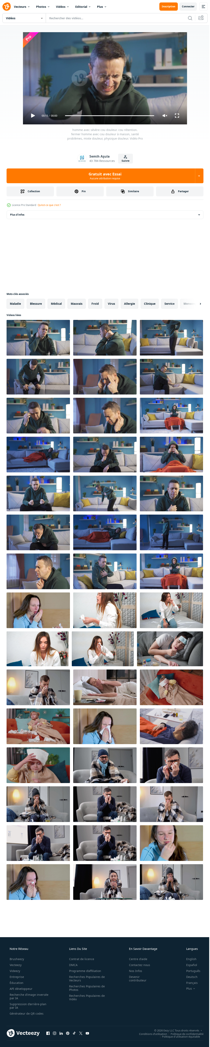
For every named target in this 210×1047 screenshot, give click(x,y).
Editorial (81, 7)
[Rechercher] (187, 18)
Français (189, 983)
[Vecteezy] (6, 6)
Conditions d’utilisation (150, 1034)
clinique (149, 304)
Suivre (124, 161)
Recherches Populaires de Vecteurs (85, 978)
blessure (36, 304)
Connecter (185, 6)
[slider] (108, 115)
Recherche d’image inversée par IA (22, 996)
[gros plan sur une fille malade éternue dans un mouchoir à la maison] (105, 610)
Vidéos (60, 7)
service (169, 304)
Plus (100, 7)
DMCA (72, 965)
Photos (41, 7)
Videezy (14, 971)
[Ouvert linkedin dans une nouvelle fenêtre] (61, 1033)
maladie (15, 304)
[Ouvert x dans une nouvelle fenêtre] (80, 1033)
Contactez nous (136, 965)
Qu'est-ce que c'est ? (49, 205)
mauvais (76, 304)
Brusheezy (16, 959)
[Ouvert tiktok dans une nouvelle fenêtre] (74, 1033)
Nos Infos (132, 971)
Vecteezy (15, 965)
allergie (129, 304)
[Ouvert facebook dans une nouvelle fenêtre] (48, 1033)
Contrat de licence (80, 959)
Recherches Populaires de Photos (85, 988)
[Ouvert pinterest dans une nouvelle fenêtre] (67, 1033)
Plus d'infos (17, 214)
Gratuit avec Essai (103, 176)
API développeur (20, 989)
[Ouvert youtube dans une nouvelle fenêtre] (87, 1033)
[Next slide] (193, 304)
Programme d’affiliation (84, 971)
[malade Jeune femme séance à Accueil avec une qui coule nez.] (38, 882)
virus (111, 304)
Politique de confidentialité (184, 1034)
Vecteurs (20, 7)
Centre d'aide (135, 959)
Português (191, 971)
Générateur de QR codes (26, 1013)
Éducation (16, 983)
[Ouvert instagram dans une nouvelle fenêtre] (54, 1033)
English (189, 959)
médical (56, 304)
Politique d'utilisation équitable (178, 1036)
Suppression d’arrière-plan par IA (27, 1005)
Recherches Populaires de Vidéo (85, 997)
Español (189, 965)
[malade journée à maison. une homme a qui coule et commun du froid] (171, 804)
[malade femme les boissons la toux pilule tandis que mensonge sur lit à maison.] (105, 687)
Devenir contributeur (135, 978)
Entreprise (16, 977)
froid (95, 304)
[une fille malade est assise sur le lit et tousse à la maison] (171, 610)
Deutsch (189, 977)
